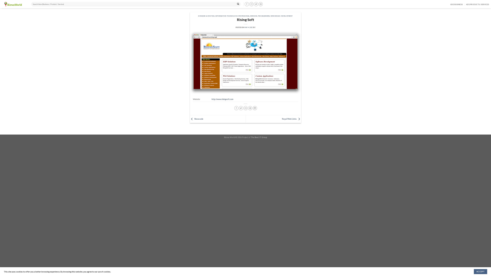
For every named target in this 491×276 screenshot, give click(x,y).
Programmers (264, 16)
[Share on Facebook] (236, 108)
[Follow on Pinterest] (261, 4)
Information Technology (226, 16)
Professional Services (247, 16)
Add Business (456, 4)
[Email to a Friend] (245, 108)
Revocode (198, 119)
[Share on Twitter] (241, 108)
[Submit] (238, 4)
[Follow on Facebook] (247, 4)
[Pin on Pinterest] (250, 108)
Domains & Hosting (206, 16)
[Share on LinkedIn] (255, 108)
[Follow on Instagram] (251, 4)
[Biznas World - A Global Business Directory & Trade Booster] (14, 4)
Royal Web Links (289, 119)
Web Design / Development (282, 16)
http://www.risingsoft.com (222, 99)
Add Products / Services (477, 4)
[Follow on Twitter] (256, 4)
